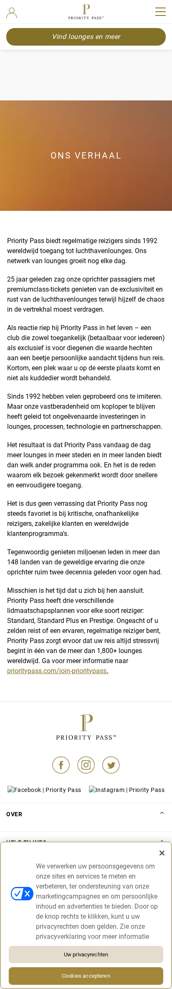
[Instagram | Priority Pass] (86, 767)
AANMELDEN (11, 12)
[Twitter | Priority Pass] (111, 767)
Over (14, 814)
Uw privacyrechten (86, 954)
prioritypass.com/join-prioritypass (58, 671)
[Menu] (160, 12)
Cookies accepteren (86, 976)
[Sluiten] (162, 853)
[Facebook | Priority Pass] (61, 767)
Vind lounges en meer (86, 37)
